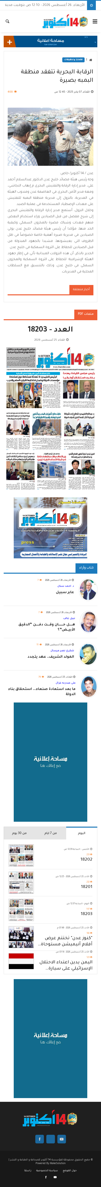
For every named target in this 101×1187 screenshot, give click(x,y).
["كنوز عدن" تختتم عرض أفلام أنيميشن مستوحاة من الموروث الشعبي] (21, 937)
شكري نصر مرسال (62, 650)
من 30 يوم (19, 833)
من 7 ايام (50, 833)
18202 (86, 859)
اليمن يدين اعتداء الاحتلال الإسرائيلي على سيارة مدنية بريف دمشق (65, 966)
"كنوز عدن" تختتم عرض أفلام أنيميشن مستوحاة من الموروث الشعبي (66, 942)
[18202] (21, 855)
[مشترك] (55, 1177)
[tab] (81, 833)
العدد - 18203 (50, 330)
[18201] (21, 882)
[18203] (21, 909)
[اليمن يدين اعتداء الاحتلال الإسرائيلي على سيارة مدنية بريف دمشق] (21, 961)
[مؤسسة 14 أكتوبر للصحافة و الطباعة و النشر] (65, 21)
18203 (86, 914)
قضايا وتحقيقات (73, 60)
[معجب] (46, 1177)
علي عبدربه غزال (66, 683)
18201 (86, 887)
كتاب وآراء (86, 568)
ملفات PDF (86, 314)
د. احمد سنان (65, 586)
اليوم (81, 833)
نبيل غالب (69, 618)
